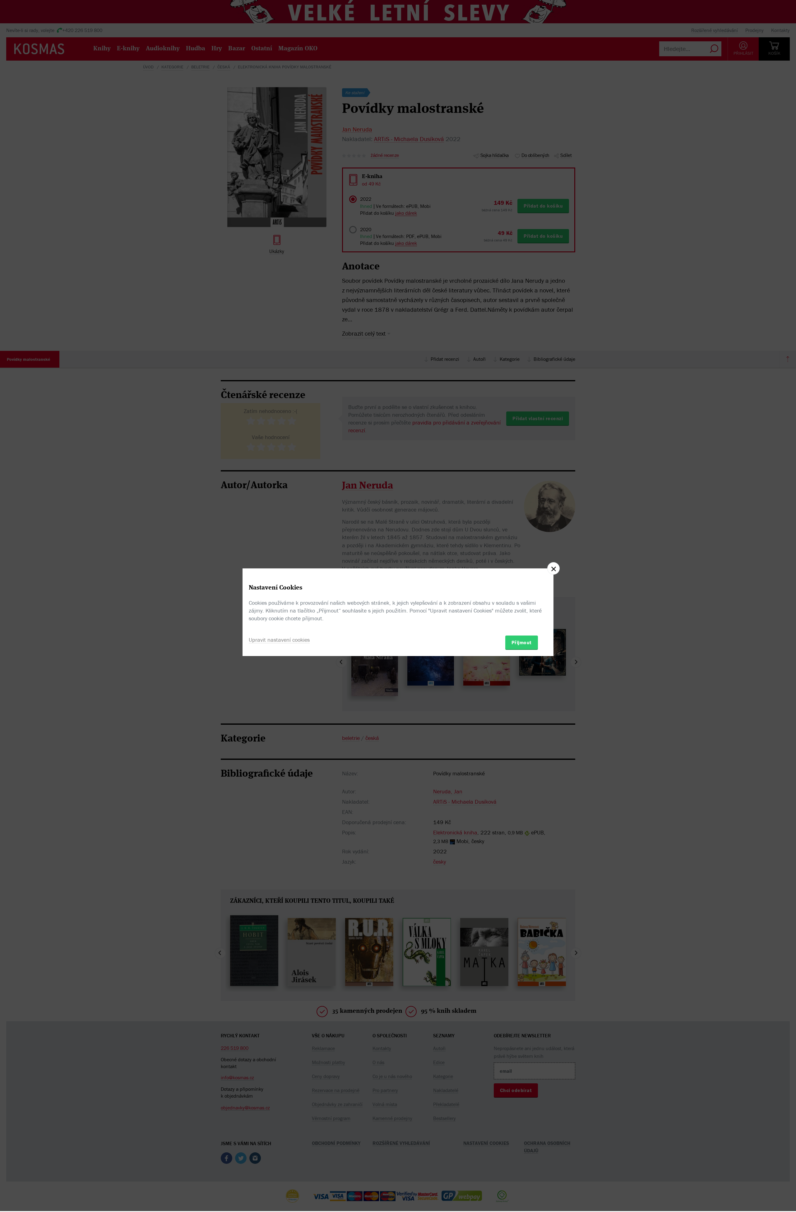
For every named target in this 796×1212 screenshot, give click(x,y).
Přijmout (521, 642)
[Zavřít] (553, 568)
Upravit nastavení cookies (279, 639)
